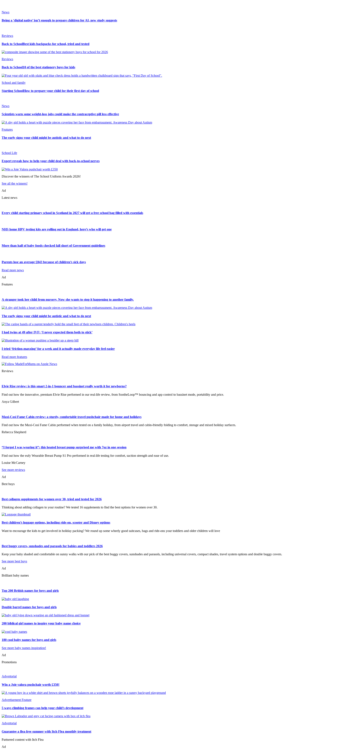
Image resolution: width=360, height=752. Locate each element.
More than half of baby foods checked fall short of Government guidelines (53, 245)
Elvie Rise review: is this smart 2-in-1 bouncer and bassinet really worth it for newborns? (64, 386)
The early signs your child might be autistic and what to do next (46, 137)
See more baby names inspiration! (24, 648)
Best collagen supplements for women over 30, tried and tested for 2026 (52, 499)
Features (7, 129)
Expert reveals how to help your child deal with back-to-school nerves (51, 161)
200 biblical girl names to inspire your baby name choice (41, 623)
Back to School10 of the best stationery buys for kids (38, 67)
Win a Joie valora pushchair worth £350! (30, 684)
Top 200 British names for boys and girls (30, 590)
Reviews (7, 36)
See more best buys (14, 561)
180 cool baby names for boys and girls (29, 640)
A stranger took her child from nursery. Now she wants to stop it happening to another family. (68, 299)
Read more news (13, 270)
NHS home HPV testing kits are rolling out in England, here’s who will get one (57, 229)
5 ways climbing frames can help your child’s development (42, 708)
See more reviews (13, 470)
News (5, 12)
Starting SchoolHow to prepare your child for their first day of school (50, 91)
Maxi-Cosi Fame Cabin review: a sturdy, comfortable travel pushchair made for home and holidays (71, 417)
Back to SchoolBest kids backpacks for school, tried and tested (45, 44)
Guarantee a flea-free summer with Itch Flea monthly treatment (46, 731)
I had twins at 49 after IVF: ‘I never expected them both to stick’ (47, 332)
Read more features (14, 357)
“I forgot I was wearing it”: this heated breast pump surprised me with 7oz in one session (64, 447)
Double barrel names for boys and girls (29, 607)
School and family (14, 82)
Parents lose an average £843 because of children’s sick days (44, 262)
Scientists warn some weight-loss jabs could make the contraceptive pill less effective (60, 114)
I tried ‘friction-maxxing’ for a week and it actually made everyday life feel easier (58, 348)
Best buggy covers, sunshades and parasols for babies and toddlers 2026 (52, 546)
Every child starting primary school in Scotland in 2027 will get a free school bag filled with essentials (72, 213)
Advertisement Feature (16, 700)
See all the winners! (15, 183)
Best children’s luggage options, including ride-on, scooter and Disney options (56, 522)
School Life (9, 153)
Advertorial (9, 676)
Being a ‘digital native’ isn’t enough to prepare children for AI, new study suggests (59, 20)
